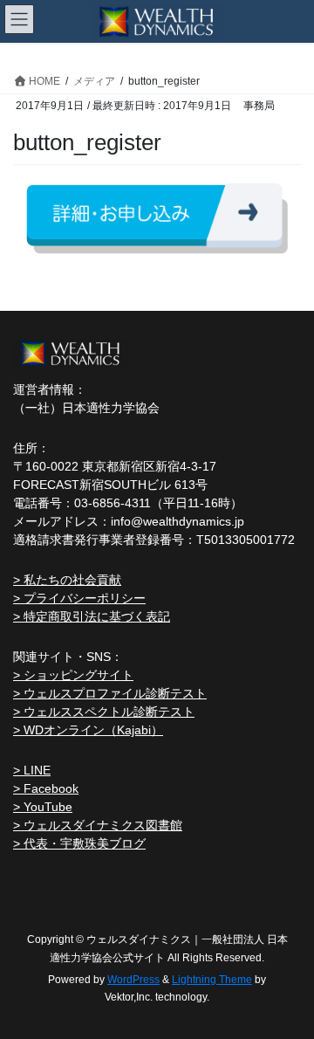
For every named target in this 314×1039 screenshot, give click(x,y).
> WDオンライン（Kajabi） (88, 730)
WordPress (133, 980)
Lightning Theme (212, 980)
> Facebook (45, 788)
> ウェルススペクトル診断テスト (104, 712)
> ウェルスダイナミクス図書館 (97, 825)
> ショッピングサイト (73, 675)
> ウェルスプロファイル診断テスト (110, 693)
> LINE (32, 770)
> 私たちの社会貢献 (67, 580)
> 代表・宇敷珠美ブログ (79, 843)
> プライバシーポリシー (79, 598)
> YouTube (42, 807)
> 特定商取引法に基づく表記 (91, 616)
